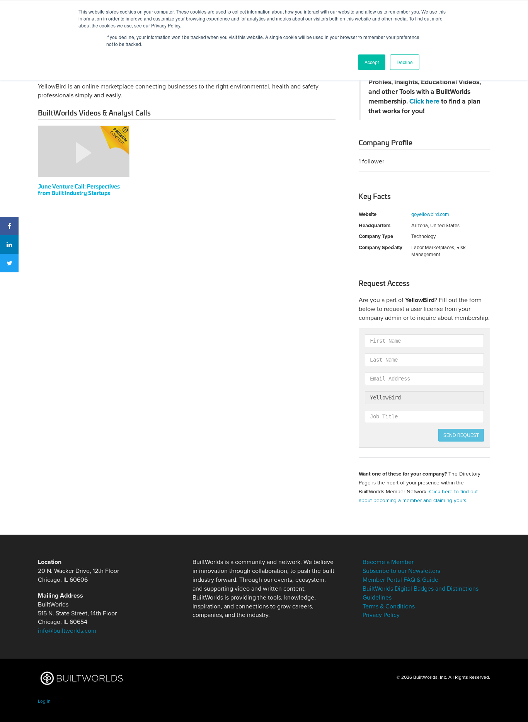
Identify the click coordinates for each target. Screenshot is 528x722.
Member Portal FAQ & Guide (400, 580)
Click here (424, 101)
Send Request (461, 435)
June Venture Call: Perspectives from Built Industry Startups (79, 189)
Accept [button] (371, 62)
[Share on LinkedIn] (9, 244)
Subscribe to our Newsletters (401, 571)
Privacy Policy (381, 615)
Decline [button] (405, 62)
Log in (44, 701)
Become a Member (388, 562)
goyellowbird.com (430, 214)
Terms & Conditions (389, 606)
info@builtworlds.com (67, 631)
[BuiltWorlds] (81, 678)
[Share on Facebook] (9, 226)
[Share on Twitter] (9, 263)
